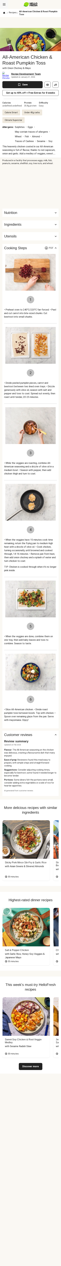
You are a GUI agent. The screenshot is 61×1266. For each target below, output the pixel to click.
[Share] (55, 85)
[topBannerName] (30, 22)
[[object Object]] (47, 85)
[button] (30, 224)
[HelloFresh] (30, 4)
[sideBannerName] (30, 186)
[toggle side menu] (4, 4)
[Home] (4, 13)
